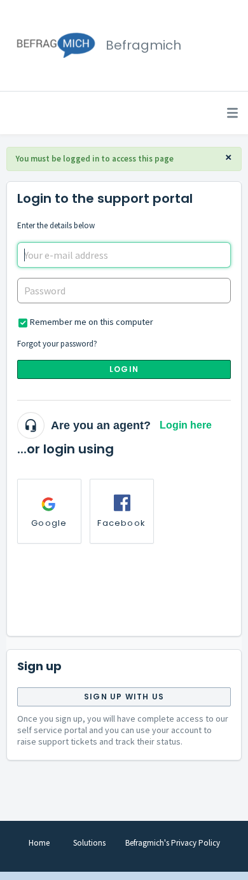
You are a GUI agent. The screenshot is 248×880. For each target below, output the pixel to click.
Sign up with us (124, 696)
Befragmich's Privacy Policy (172, 842)
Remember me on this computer (91, 321)
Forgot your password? (57, 343)
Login (124, 369)
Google (49, 523)
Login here (186, 425)
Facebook (121, 523)
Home (39, 842)
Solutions (89, 842)
